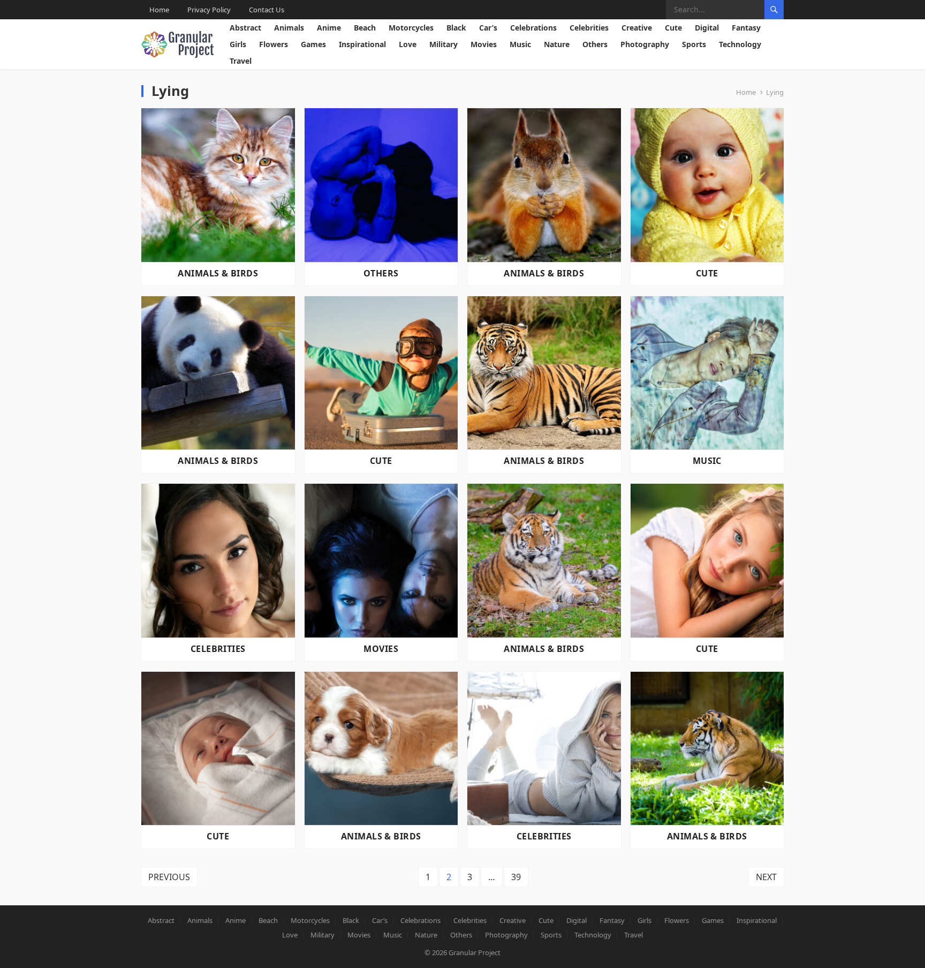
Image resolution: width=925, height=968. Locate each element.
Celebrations (533, 27)
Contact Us (266, 9)
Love (407, 44)
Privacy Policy (209, 9)
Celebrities (589, 27)
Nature (557, 44)
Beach (365, 27)
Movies (484, 44)
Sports (694, 44)
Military (443, 44)
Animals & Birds (218, 273)
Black (456, 27)
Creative (636, 27)
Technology (740, 44)
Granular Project (475, 952)
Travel (241, 61)
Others (595, 44)
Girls (238, 44)
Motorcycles (411, 27)
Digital (707, 27)
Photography (644, 44)
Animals (289, 27)
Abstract (245, 27)
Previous (169, 877)
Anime (329, 27)
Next (766, 877)
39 (516, 877)
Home (159, 9)
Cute (673, 27)
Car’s (488, 27)
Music (520, 44)
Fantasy (746, 27)
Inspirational (362, 44)
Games (313, 44)
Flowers (273, 44)
